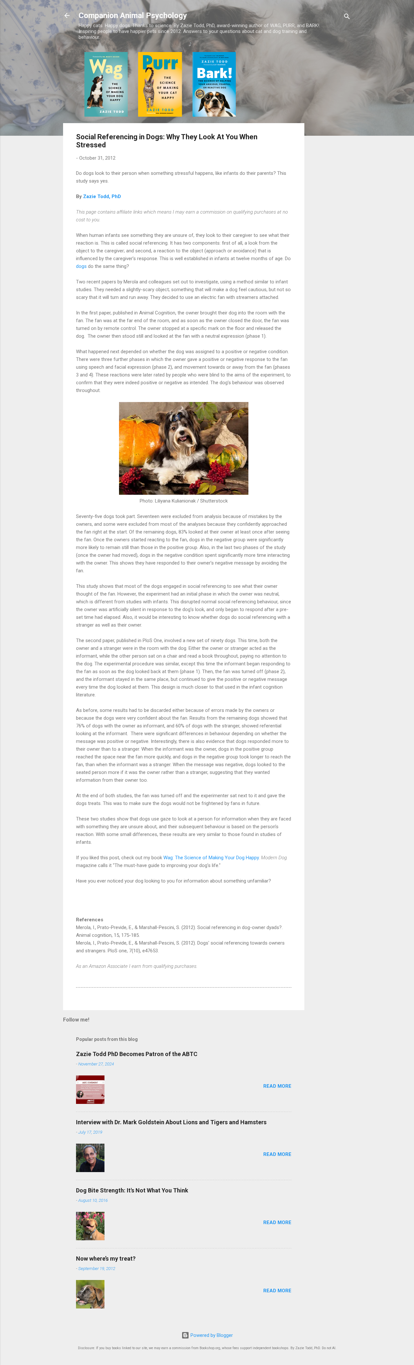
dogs (81, 266)
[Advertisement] (330, 149)
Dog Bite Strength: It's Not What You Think (132, 1190)
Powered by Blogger (211, 1335)
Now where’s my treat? (106, 1258)
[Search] (347, 17)
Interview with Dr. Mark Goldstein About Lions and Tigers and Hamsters (171, 1122)
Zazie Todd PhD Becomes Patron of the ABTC (136, 1054)
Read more (277, 1086)
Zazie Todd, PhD (102, 196)
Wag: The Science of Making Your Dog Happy (211, 858)
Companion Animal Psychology (133, 15)
